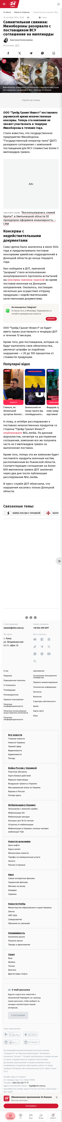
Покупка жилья (15, 940)
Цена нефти (14, 845)
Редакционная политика (14, 680)
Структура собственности (44, 701)
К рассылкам (18, 1015)
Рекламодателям (11, 695)
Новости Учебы (16, 903)
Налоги (11, 861)
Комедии (12, 890)
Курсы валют (14, 849)
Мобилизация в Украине (22, 805)
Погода (11, 758)
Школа (11, 911)
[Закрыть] (57, 1097)
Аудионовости (15, 754)
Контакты (37, 692)
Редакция (8, 676)
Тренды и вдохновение (19, 945)
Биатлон (12, 970)
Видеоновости (15, 750)
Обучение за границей (19, 923)
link (35, 639)
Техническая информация (44, 687)
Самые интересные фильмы (21, 878)
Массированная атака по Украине (24, 787)
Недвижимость (16, 933)
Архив (35, 706)
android (12, 1034)
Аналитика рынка (16, 937)
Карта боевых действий (19, 776)
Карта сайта (38, 711)
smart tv (12, 1042)
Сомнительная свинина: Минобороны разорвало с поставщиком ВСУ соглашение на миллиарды (46, 12)
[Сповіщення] (58, 4)
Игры (35, 716)
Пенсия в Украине (16, 865)
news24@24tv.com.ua (14, 628)
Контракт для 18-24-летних (21, 820)
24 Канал (7, 12)
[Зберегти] (54, 53)
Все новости (15, 735)
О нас (6, 671)
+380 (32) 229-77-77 (20, 1083)
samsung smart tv (31, 1042)
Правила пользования (13, 700)
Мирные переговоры (18, 780)
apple (31, 1034)
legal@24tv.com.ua (37, 1086)
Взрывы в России (16, 791)
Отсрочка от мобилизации (20, 824)
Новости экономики (19, 841)
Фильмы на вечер (16, 886)
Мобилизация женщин (19, 817)
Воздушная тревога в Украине (22, 783)
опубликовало (13, 432)
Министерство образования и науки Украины (30, 907)
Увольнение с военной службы (23, 809)
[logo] (12, 4)
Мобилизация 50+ (16, 813)
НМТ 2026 (12, 915)
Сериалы (12, 894)
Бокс (10, 958)
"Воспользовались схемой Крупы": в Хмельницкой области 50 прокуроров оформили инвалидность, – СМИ (29, 218)
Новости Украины (22, 12)
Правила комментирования (45, 682)
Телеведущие (9, 690)
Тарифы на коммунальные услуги (24, 857)
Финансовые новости (18, 853)
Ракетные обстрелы (17, 772)
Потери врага (14, 795)
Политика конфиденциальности (13, 705)
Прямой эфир (14, 746)
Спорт (11, 954)
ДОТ (17, 45)
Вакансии (37, 697)
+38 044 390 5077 (41, 628)
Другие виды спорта (17, 974)
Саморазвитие (15, 919)
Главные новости (16, 738)
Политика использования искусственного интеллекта (16, 712)
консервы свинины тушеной (26, 279)
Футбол (11, 962)
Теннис (11, 966)
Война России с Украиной (22, 768)
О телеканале (10, 685)
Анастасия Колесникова (21, 40)
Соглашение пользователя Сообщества (45, 677)
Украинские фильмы (18, 882)
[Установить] (31, 1102)
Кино (11, 874)
